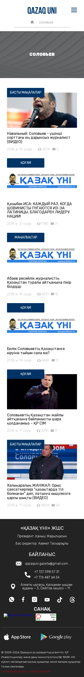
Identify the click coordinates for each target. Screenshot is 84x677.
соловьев (46, 22)
